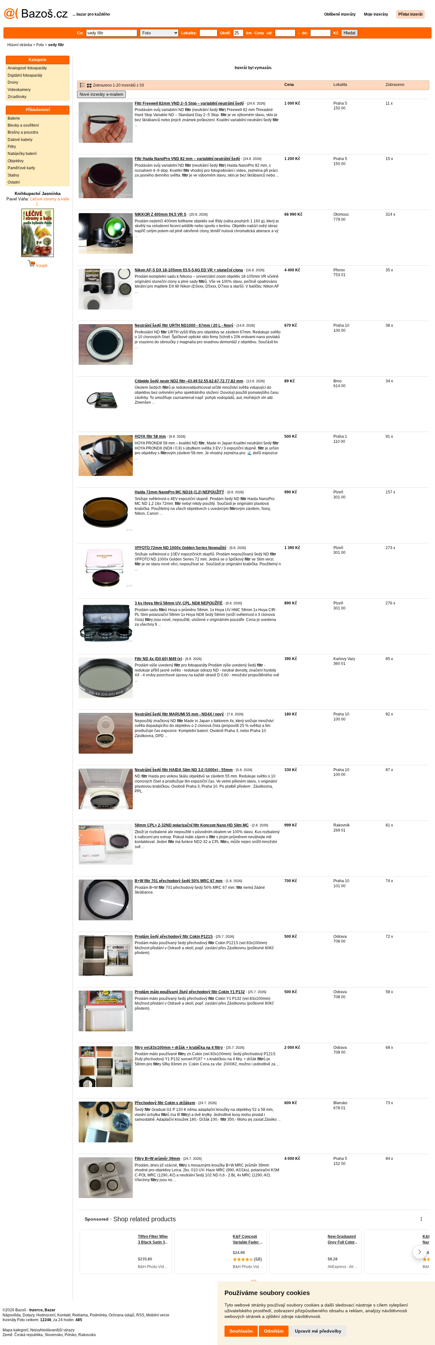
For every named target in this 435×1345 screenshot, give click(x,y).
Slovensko (54, 1335)
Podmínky (98, 1315)
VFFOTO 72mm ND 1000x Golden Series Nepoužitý (180, 548)
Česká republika (28, 1335)
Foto (40, 45)
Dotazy (28, 1315)
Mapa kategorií (15, 1330)
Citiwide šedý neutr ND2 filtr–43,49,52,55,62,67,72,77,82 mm (189, 381)
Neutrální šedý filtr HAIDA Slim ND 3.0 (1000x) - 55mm (184, 770)
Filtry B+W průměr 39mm (157, 1158)
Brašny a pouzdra (23, 132)
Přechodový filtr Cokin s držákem (165, 1103)
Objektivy (16, 161)
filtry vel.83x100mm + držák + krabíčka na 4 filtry (179, 1047)
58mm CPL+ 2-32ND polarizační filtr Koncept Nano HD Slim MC (192, 825)
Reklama (80, 1315)
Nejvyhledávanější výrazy (52, 1330)
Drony (13, 82)
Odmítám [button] (273, 1331)
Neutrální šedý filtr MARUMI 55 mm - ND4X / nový (179, 714)
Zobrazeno (395, 84)
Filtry (12, 146)
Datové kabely (20, 139)
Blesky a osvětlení (23, 125)
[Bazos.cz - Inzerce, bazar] (36, 18)
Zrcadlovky (17, 96)
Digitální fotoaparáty (25, 75)
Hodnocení (45, 1315)
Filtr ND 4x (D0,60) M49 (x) (158, 659)
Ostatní (14, 182)
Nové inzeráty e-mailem (101, 94)
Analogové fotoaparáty (27, 68)
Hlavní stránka (19, 45)
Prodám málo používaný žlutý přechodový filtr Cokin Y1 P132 (190, 992)
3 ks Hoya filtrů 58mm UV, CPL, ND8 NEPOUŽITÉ (179, 603)
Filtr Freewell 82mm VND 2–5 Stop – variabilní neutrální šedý (189, 103)
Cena (289, 84)
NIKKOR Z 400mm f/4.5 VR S (160, 214)
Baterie (14, 118)
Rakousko (87, 1335)
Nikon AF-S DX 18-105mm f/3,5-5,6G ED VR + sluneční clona (189, 270)
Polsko (70, 1335)
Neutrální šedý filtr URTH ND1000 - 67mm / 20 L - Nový (184, 325)
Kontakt (63, 1315)
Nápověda (12, 1315)
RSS (140, 1315)
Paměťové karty (21, 168)
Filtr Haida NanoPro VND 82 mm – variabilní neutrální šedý (187, 159)
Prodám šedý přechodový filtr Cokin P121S (174, 936)
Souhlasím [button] (241, 1331)
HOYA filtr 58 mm (150, 436)
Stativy (13, 175)
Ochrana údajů (121, 1315)
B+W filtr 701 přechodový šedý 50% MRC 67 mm (179, 881)
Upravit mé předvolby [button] (318, 1331)
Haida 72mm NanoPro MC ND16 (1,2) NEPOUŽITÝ (179, 492)
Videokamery (19, 89)
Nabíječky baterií (22, 153)
